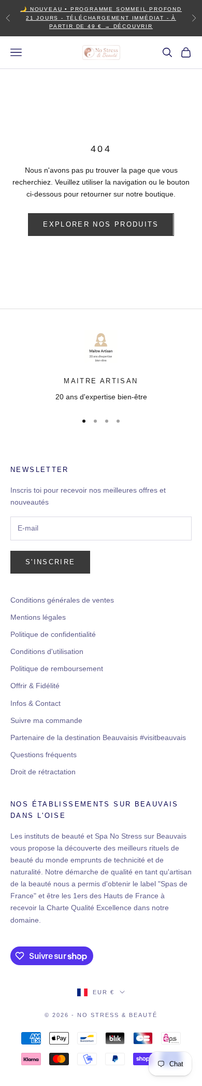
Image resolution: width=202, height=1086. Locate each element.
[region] (101, 366)
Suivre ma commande (46, 720)
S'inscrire (50, 562)
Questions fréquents (43, 754)
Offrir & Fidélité (35, 685)
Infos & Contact (35, 703)
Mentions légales (38, 617)
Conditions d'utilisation (46, 651)
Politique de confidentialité (53, 634)
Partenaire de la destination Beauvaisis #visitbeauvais (98, 737)
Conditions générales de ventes (62, 600)
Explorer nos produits (100, 224)
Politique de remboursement (56, 668)
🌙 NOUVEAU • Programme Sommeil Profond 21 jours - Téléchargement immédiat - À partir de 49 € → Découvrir (101, 17)
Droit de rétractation (43, 772)
